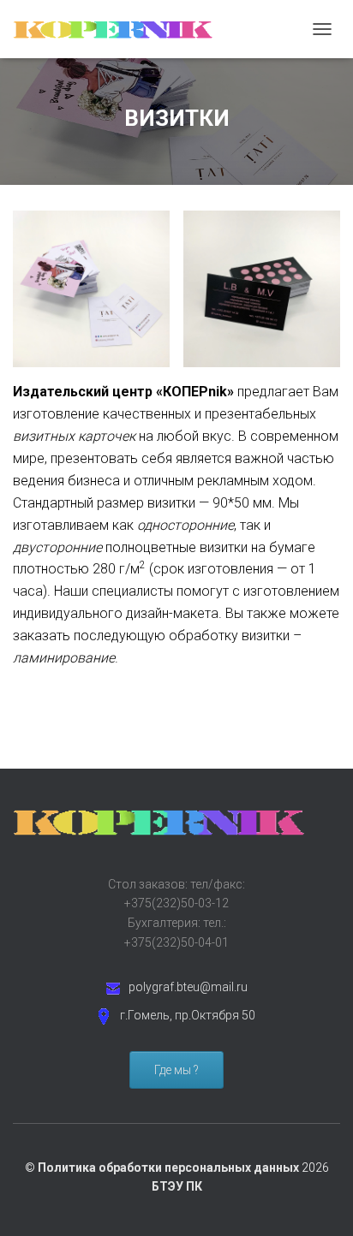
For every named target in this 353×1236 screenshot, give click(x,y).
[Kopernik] (120, 29)
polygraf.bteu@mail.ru (188, 987)
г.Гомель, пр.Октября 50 (187, 1015)
